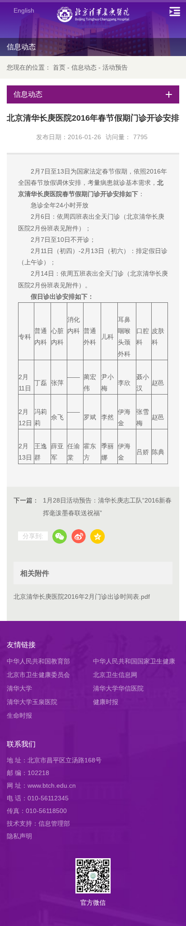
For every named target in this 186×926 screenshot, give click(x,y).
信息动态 (84, 67)
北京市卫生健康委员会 (38, 674)
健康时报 (105, 701)
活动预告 (115, 67)
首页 (59, 67)
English (24, 10)
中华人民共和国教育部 (38, 661)
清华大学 (19, 688)
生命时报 (19, 715)
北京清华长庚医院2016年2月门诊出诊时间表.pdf (82, 596)
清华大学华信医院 (118, 688)
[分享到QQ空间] (97, 536)
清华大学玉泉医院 (32, 701)
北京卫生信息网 (115, 674)
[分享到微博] (78, 536)
